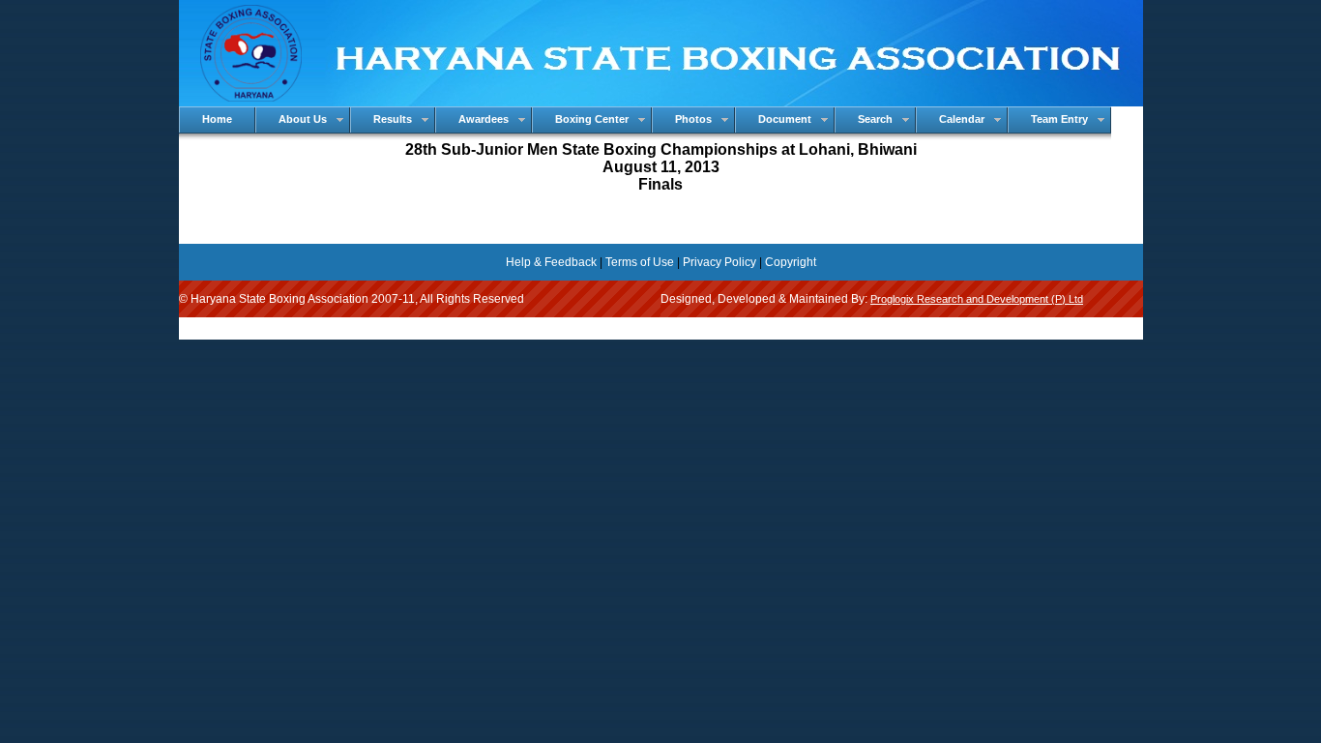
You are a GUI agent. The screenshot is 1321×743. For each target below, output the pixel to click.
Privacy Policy (719, 262)
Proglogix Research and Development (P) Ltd (976, 299)
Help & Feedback (551, 262)
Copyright (790, 262)
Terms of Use (639, 262)
